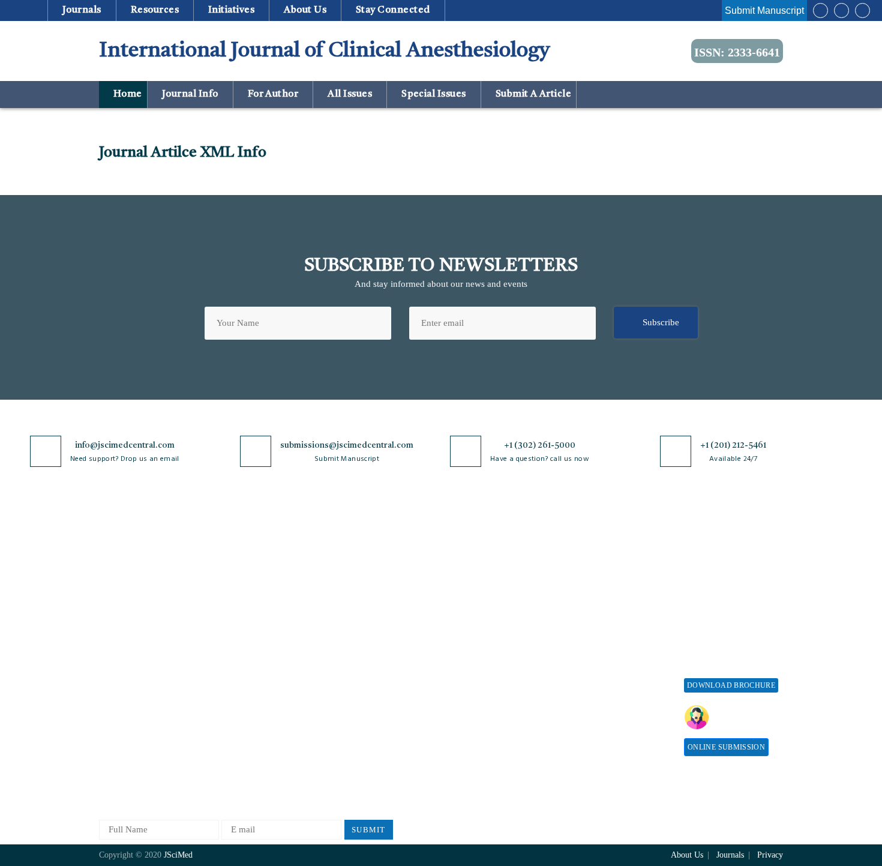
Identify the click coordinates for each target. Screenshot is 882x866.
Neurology (231, 718)
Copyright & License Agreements (363, 605)
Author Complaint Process (482, 619)
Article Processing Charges (602, 565)
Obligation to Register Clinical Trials (366, 745)
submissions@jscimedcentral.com (346, 445)
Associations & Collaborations (595, 725)
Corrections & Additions (478, 678)
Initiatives (231, 10)
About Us (117, 579)
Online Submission (726, 747)
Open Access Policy (361, 559)
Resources (154, 10)
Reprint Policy (594, 660)
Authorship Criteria (469, 559)
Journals (81, 10)
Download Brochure (731, 685)
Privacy (770, 854)
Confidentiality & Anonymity (357, 714)
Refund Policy (594, 620)
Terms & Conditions (362, 629)
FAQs (109, 709)
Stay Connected (393, 10)
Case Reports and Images (259, 619)
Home (126, 94)
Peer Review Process (471, 579)
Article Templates (465, 720)
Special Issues (434, 94)
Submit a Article (532, 94)
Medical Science (243, 698)
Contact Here (745, 717)
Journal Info (190, 94)
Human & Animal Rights (371, 649)
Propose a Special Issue (728, 579)
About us (305, 10)
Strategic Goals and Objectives (136, 624)
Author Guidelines (467, 698)
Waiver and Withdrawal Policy (611, 596)
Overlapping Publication (478, 658)
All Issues (350, 94)
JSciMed (178, 854)
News (109, 689)
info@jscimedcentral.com (125, 445)
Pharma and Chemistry (255, 777)
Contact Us (119, 669)
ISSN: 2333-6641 (737, 52)
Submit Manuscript (764, 10)
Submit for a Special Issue (723, 624)
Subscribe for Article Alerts (151, 599)
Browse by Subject (247, 579)
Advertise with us (600, 680)
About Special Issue (721, 559)
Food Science (237, 658)
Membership (590, 640)
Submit (369, 829)
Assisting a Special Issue (731, 599)
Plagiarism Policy (465, 599)
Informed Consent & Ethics (376, 669)
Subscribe (661, 322)
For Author (273, 94)
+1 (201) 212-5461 (733, 445)
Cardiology (233, 599)
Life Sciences (237, 678)
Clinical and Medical (251, 638)
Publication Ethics (359, 689)
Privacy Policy (352, 579)
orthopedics (234, 757)
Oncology (230, 737)
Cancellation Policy (469, 638)
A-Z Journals (236, 559)
